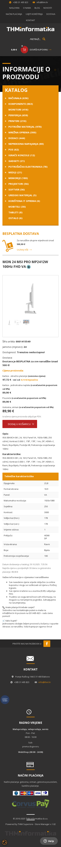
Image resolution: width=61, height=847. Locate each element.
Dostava (50, 14)
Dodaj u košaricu (19, 424)
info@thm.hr (42, 2)
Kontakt (30, 20)
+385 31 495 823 (20, 2)
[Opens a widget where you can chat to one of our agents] (49, 841)
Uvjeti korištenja (34, 14)
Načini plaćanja (14, 14)
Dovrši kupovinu (39, 49)
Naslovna (14, 8)
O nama (27, 8)
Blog (37, 8)
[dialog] (4, 842)
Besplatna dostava (20, 233)
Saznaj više (22, 249)
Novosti (47, 8)
